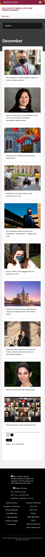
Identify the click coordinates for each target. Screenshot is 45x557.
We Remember (13, 517)
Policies (33, 513)
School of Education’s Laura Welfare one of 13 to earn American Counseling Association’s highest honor (22, 118)
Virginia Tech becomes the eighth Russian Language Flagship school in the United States (21, 311)
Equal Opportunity (33, 517)
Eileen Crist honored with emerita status (20, 390)
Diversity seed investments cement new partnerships (20, 157)
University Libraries (11, 521)
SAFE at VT (33, 510)
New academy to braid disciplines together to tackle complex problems (22, 79)
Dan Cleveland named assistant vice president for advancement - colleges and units (21, 233)
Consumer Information (33, 503)
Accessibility (11, 524)
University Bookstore (33, 524)
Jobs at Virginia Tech (33, 527)
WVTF (33, 520)
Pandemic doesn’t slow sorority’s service (20, 425)
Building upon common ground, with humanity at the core (19, 194)
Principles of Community (11, 506)
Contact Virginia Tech (22, 498)
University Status (11, 503)
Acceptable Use (11, 513)
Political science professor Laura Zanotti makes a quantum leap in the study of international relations (20, 351)
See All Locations (20, 495)
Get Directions (19, 492)
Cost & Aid (33, 506)
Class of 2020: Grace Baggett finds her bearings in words (20, 273)
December (5, 16)
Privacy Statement (11, 510)
